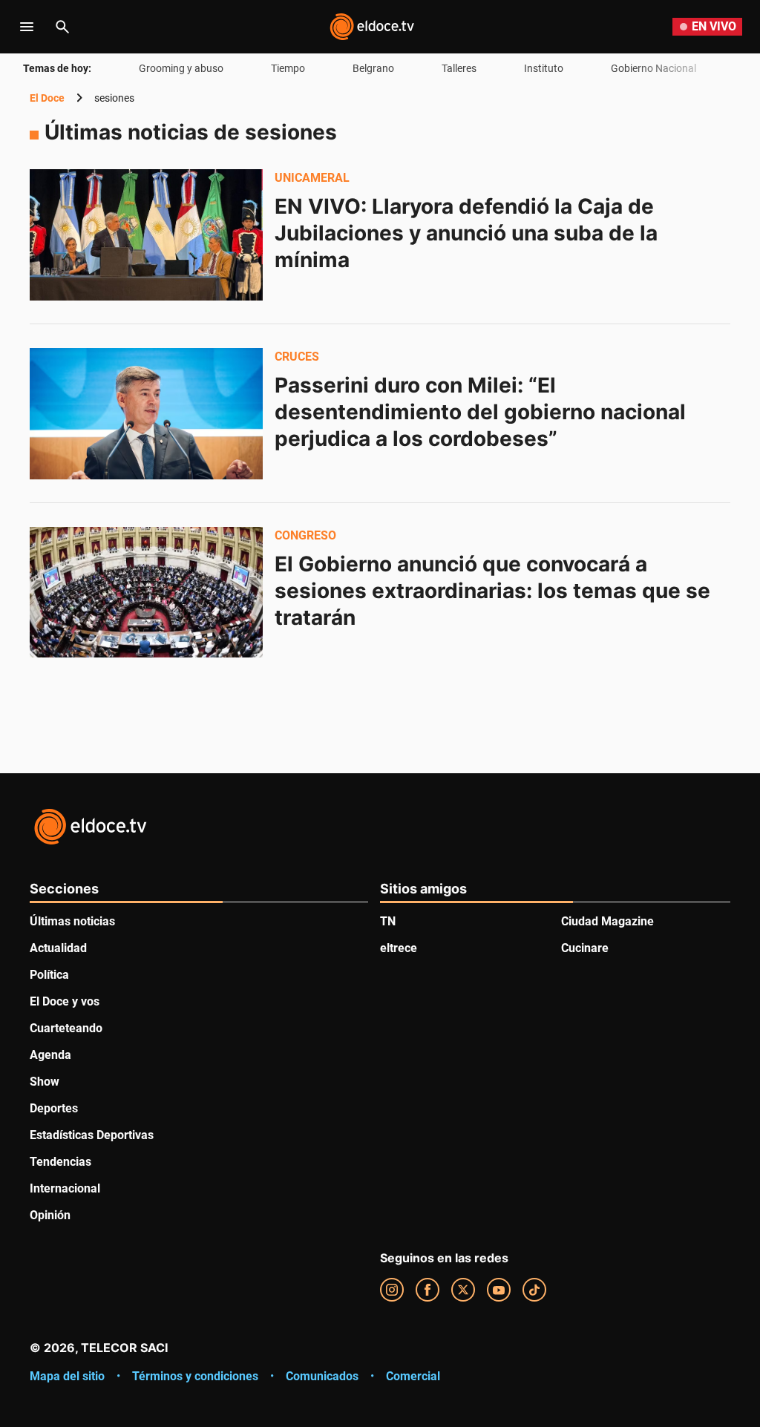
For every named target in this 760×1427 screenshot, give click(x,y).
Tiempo (288, 68)
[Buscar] (62, 27)
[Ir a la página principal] (372, 26)
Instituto (543, 68)
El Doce (47, 98)
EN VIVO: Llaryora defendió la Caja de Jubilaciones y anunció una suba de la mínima (469, 233)
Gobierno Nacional (653, 68)
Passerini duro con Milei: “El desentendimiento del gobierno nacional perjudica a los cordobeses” (483, 412)
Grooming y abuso (181, 68)
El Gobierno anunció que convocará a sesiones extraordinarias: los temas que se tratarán (495, 590)
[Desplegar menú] (26, 27)
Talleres (459, 68)
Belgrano (373, 68)
